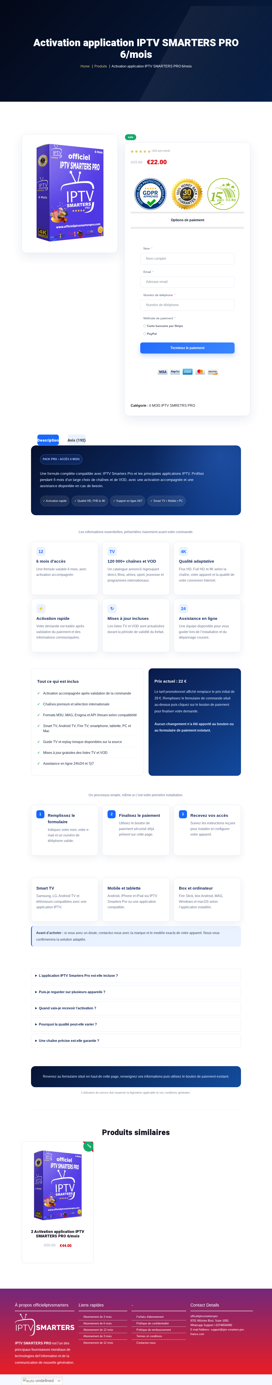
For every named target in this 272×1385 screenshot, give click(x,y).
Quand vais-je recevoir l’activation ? (67, 1008)
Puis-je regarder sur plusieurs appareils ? (72, 992)
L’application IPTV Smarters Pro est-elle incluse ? (78, 975)
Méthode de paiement (158, 318)
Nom (146, 248)
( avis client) (161, 150)
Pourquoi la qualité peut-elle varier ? (68, 1024)
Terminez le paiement (187, 348)
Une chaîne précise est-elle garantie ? (69, 1041)
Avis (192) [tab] (77, 440)
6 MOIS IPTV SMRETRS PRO (172, 405)
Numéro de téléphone (158, 295)
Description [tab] (48, 440)
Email (147, 272)
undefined (44, 1380)
